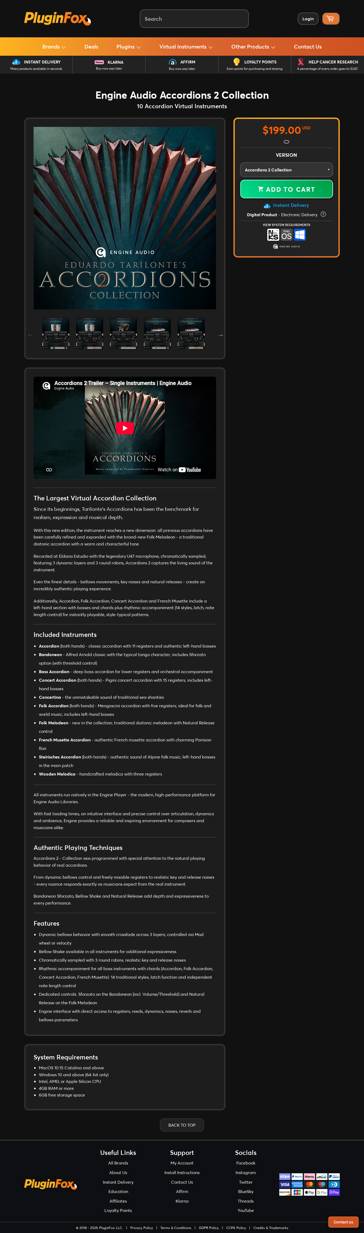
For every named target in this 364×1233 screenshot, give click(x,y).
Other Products (250, 46)
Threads (246, 1201)
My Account (182, 1163)
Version (286, 155)
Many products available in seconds (36, 69)
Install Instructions (182, 1172)
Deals (91, 46)
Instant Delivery (42, 62)
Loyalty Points (260, 62)
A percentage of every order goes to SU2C (327, 69)
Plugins (126, 46)
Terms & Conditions (175, 1228)
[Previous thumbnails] (29, 333)
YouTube (246, 1210)
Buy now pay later (109, 68)
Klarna (115, 62)
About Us (118, 1172)
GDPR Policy (209, 1228)
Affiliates (118, 1201)
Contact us (343, 1222)
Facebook (245, 1163)
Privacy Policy (141, 1228)
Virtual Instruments (183, 46)
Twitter (246, 1182)
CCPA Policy (236, 1228)
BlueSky (245, 1191)
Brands (51, 46)
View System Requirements (286, 225)
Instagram (246, 1172)
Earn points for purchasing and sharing (254, 69)
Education (118, 1191)
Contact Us (308, 46)
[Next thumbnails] (220, 333)
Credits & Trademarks (270, 1228)
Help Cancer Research (333, 62)
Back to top (182, 1125)
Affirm (187, 62)
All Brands (118, 1163)
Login (308, 18)
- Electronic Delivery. (283, 214)
